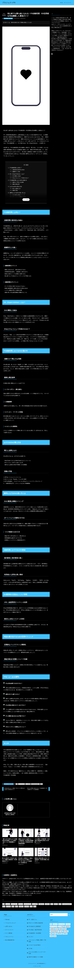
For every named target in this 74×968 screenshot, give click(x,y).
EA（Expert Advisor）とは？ (17, 174)
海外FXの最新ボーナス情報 (36, 957)
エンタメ (31, 936)
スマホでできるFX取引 (35, 945)
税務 (13, 906)
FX (16, 784)
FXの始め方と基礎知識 (35, 926)
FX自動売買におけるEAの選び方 (18, 180)
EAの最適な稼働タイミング (19, 194)
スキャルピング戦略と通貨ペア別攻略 (37, 940)
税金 (16, 906)
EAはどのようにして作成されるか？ (21, 177)
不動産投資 (41, 904)
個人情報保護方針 (9, 940)
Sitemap (7, 919)
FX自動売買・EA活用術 (8, 18)
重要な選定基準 (16, 184)
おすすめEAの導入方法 (16, 186)
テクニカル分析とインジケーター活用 (37, 952)
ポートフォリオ (21, 784)
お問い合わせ (8, 926)
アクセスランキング (10, 923)
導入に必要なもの (17, 188)
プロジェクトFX (8, 2)
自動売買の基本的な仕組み (19, 169)
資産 (41, 784)
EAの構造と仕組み (17, 176)
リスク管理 (28, 784)
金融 (35, 906)
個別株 (55, 904)
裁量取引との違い (17, 171)
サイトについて (9, 929)
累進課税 (21, 906)
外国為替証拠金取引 (35, 784)
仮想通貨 (47, 904)
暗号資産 (8, 906)
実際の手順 (15, 190)
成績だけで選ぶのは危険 (18, 182)
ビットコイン (14, 904)
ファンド (20, 904)
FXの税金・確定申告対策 (35, 929)
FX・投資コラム (33, 919)
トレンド (8, 904)
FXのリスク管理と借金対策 (36, 923)
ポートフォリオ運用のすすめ (19, 196)
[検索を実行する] (69, 914)
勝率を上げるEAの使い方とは (17, 192)
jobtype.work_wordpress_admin (9, 813)
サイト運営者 (8, 933)
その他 (30, 948)
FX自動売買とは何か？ (16, 167)
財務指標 (26, 906)
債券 (60, 904)
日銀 (4, 906)
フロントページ (9, 936)
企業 (52, 904)
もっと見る (26, 199)
